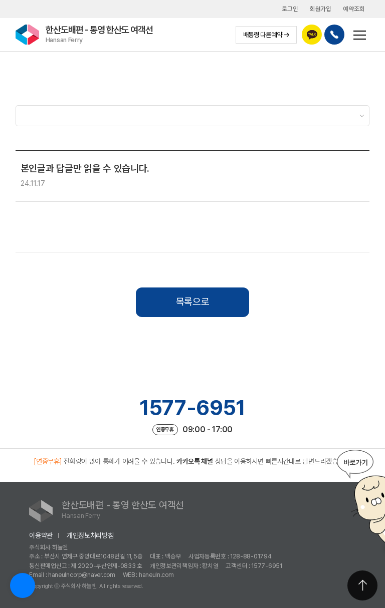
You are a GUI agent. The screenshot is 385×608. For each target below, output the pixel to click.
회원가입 (320, 9)
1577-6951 (192, 407)
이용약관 (41, 535)
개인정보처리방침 (90, 535)
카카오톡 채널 (194, 461)
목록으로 (193, 302)
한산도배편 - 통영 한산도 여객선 (99, 34)
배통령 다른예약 (262, 35)
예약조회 (353, 9)
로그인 (290, 9)
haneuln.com (156, 574)
